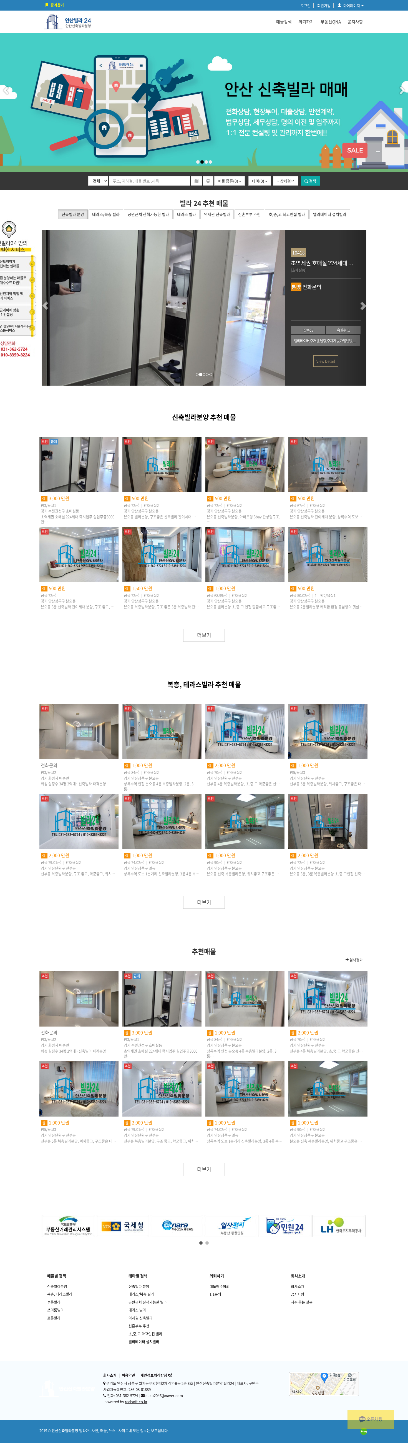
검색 (312, 181)
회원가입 (324, 5)
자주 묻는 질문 (302, 1302)
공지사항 (355, 22)
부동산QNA (331, 22)
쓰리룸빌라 (55, 1309)
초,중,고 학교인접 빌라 (145, 1333)
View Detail (325, 361)
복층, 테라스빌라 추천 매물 (204, 684)
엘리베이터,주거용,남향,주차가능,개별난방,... (325, 340)
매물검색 (284, 22)
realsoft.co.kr (136, 1401)
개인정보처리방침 (153, 1375)
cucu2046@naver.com (164, 1395)
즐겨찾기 (57, 5)
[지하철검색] (208, 181)
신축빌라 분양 (139, 1286)
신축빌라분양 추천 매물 (204, 417)
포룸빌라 (54, 1317)
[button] (55, 308)
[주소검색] (196, 181)
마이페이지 (351, 5)
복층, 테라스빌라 (59, 1294)
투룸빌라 (54, 1302)
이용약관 (128, 1375)
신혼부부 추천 (139, 1325)
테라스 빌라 (137, 1309)
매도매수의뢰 (220, 1286)
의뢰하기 (306, 22)
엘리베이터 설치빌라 (144, 1341)
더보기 (204, 635)
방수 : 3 (308, 330)
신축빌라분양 (57, 1286)
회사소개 (297, 1286)
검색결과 (356, 959)
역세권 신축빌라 (141, 1317)
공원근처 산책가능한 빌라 (148, 1302)
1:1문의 (215, 1294)
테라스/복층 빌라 (141, 1294)
